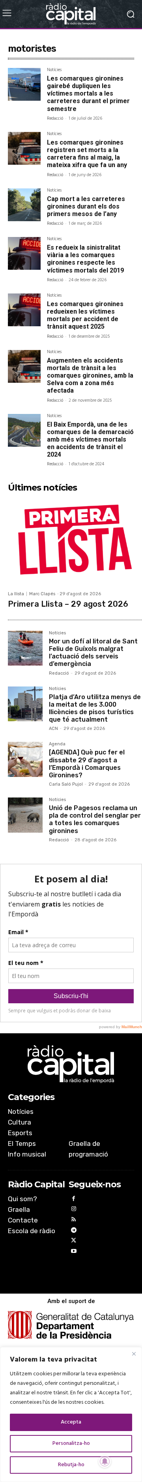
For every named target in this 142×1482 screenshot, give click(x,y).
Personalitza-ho (71, 1443)
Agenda (57, 744)
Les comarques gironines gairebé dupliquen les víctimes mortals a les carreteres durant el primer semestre (88, 94)
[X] (74, 1241)
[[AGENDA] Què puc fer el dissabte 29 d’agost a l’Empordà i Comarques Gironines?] (25, 759)
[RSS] (74, 1220)
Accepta (71, 1422)
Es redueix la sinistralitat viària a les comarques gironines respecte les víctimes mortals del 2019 (85, 259)
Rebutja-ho (71, 1464)
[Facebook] (74, 1199)
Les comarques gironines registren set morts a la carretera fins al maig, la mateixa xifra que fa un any (87, 154)
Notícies (54, 70)
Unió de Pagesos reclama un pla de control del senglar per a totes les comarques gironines (95, 819)
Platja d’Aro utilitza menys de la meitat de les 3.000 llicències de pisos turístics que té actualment (95, 708)
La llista (16, 594)
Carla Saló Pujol (66, 784)
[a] (71, 1064)
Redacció (55, 118)
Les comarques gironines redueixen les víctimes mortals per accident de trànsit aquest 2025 (85, 315)
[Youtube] (74, 1252)
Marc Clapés (42, 593)
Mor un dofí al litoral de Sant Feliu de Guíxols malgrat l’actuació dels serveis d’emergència (93, 653)
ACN (53, 728)
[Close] (133, 1353)
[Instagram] (74, 1210)
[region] (71, 1414)
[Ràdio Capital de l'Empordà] (71, 14)
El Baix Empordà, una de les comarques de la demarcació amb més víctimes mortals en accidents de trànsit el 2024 (90, 440)
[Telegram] (74, 1231)
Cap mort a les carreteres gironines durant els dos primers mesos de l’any (86, 206)
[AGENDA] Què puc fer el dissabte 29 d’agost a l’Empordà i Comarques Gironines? (87, 764)
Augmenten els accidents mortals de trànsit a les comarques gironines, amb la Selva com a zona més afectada (90, 376)
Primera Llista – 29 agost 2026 (68, 604)
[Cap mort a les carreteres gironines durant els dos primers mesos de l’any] (24, 204)
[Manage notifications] (105, 1461)
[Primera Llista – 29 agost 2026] (75, 541)
